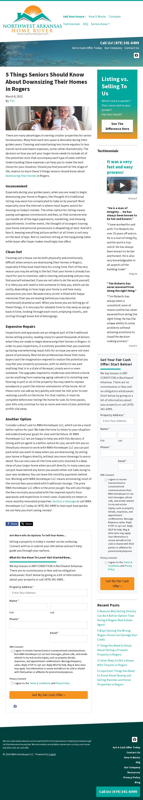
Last (52, 612)
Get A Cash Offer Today (87, 48)
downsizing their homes (21, 176)
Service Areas (99, 24)
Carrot (52, 754)
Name (14, 601)
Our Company (113, 48)
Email (54, 633)
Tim (12, 101)
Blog (137, 782)
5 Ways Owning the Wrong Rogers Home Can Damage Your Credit (117, 635)
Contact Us (132, 48)
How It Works (97, 17)
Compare (115, 17)
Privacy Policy (62, 683)
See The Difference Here (117, 126)
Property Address (21, 587)
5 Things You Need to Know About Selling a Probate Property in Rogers (114, 650)
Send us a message (64, 501)
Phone (14, 619)
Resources (133, 772)
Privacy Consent (17, 679)
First (11, 612)
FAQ (85, 24)
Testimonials (71, 24)
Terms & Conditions (40, 683)
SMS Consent (16, 647)
